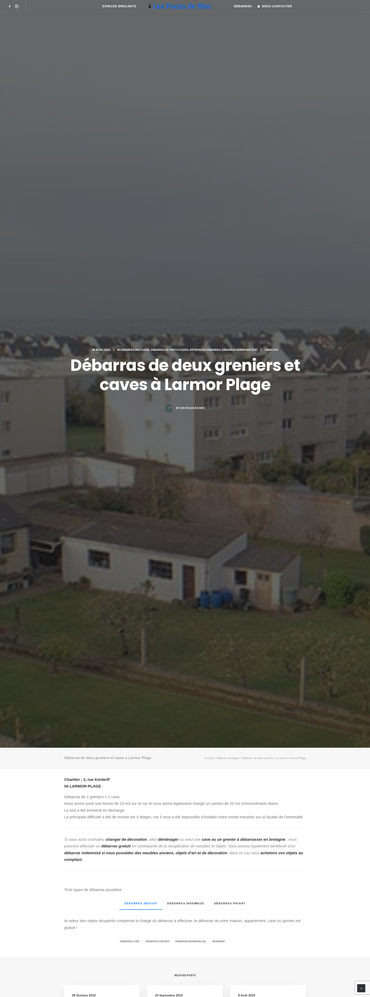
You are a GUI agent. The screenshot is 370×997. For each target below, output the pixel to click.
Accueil (209, 758)
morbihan (218, 941)
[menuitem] (10, 6)
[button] (10, 6)
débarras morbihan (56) (240, 350)
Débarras (243, 6)
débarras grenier (157, 941)
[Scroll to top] (361, 988)
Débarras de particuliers (169, 350)
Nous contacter (277, 6)
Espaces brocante (119, 6)
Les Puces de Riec (192, 408)
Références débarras (205, 350)
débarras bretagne (135, 350)
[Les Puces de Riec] (185, 6)
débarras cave (129, 941)
